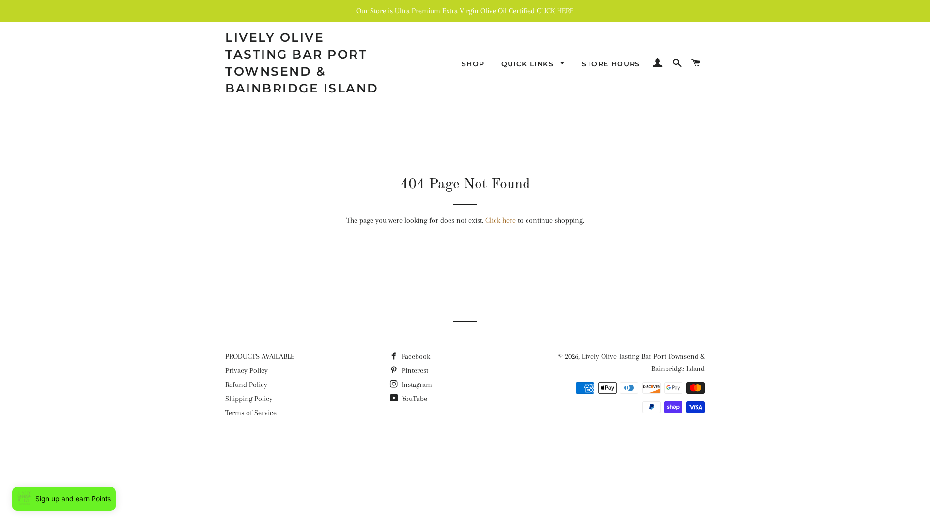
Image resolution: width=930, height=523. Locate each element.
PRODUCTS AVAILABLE (259, 356)
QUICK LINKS (529, 64)
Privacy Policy (246, 370)
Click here (500, 220)
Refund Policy (246, 384)
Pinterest (414, 370)
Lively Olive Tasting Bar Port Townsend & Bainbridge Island (302, 62)
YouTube (413, 398)
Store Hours (611, 64)
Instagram (416, 384)
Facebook (415, 356)
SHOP (473, 64)
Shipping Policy (249, 398)
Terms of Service (251, 412)
